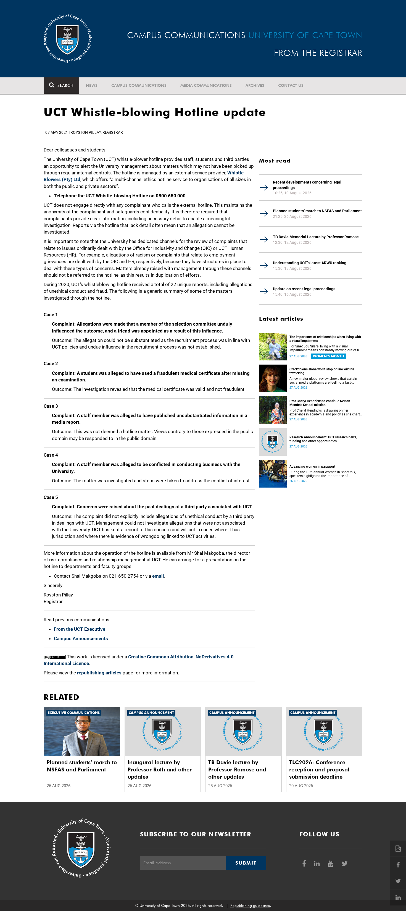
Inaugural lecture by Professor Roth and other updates (160, 769)
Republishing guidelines (250, 905)
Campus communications (139, 85)
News (91, 85)
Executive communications (74, 713)
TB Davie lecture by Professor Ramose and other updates (237, 769)
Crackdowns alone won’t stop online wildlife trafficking (321, 371)
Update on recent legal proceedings (304, 289)
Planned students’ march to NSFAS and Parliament (317, 211)
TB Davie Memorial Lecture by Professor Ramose (316, 237)
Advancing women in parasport (312, 466)
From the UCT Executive (79, 629)
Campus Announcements (81, 638)
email (158, 576)
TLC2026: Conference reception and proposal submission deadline (319, 769)
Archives (255, 85)
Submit (245, 863)
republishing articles (99, 673)
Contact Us (291, 85)
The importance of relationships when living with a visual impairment (325, 339)
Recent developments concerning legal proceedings (307, 185)
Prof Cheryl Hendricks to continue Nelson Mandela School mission (319, 403)
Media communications (206, 85)
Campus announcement (151, 713)
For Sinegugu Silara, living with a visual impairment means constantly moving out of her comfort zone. (325, 348)
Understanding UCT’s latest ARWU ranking (309, 263)
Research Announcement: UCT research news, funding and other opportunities (323, 439)
